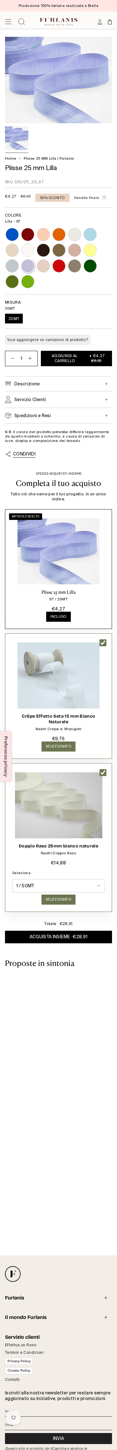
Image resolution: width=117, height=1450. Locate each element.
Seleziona (21, 873)
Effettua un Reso (21, 1345)
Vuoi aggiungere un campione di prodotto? (47, 339)
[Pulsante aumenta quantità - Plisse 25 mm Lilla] (31, 358)
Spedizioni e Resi (32, 415)
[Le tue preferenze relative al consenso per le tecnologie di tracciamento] (6, 756)
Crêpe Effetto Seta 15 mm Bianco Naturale (58, 719)
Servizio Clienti (30, 399)
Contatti (12, 1379)
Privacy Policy (19, 1361)
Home (10, 158)
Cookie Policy (18, 1370)
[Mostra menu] (8, 21)
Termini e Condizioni (24, 1352)
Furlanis (14, 1298)
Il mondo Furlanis (26, 1317)
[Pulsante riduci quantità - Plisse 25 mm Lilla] (11, 358)
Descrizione (27, 384)
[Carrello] (110, 21)
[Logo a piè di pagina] (13, 1274)
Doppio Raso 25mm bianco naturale (58, 846)
